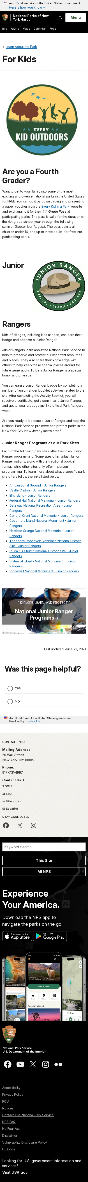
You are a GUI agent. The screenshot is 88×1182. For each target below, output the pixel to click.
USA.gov (8, 1149)
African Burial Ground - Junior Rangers (38, 485)
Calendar (40, 28)
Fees (52, 28)
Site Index (13, 801)
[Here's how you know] (44, 5)
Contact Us (12, 780)
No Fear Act (11, 1128)
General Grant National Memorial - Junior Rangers (46, 515)
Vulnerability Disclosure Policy (24, 1142)
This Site (44, 860)
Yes (18, 688)
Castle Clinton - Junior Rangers (32, 490)
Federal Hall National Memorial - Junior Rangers (44, 500)
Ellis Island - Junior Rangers (29, 495)
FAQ (8, 794)
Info (4, 28)
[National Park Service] (5, 17)
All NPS (44, 871)
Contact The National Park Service (28, 1115)
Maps (26, 28)
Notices (8, 1108)
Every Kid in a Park (55, 206)
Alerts (15, 28)
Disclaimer (9, 1135)
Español (11, 808)
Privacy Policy (12, 1094)
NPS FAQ (9, 1122)
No (17, 701)
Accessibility (11, 1088)
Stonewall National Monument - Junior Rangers (44, 571)
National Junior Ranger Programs (44, 614)
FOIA (5, 1101)
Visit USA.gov (15, 1172)
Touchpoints (33, 721)
